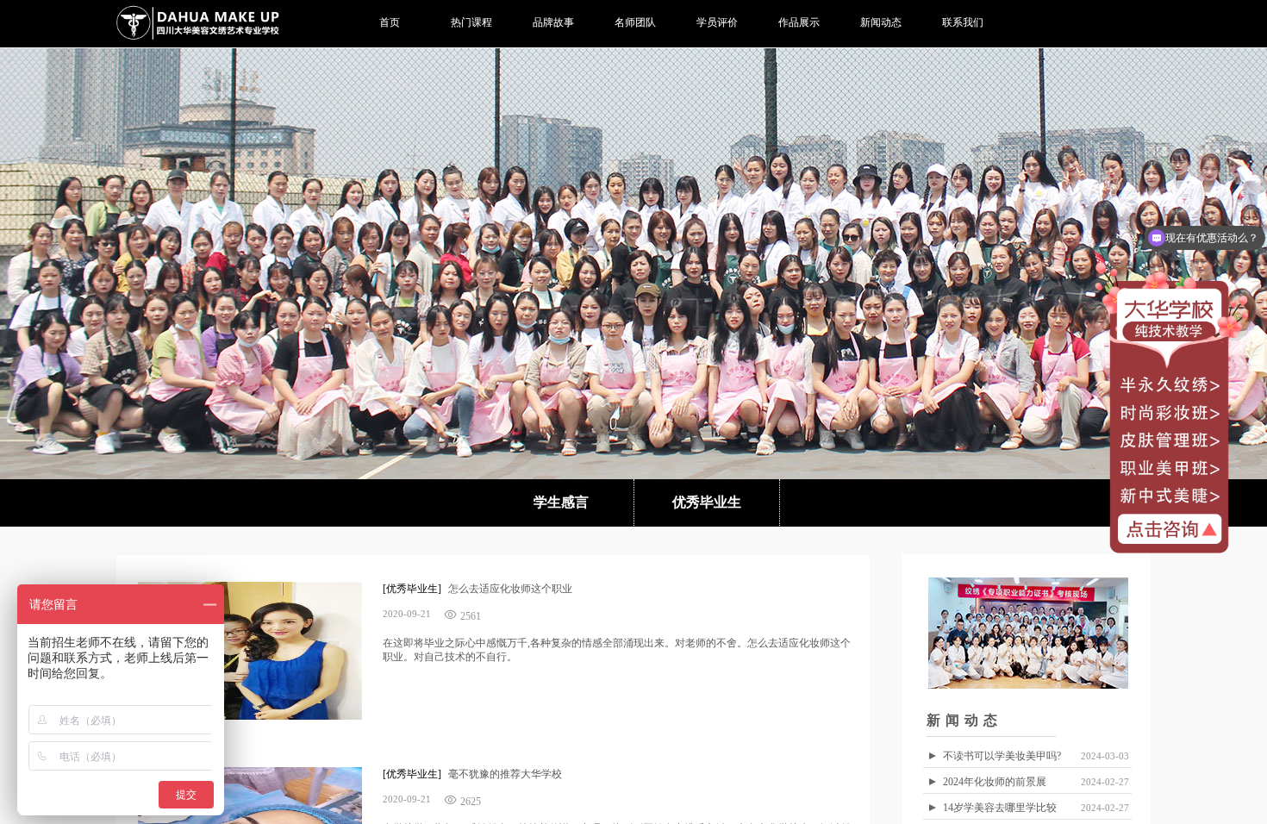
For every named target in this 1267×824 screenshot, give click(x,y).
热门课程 (471, 22)
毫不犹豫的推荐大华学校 (505, 774)
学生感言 (561, 502)
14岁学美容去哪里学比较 (1000, 808)
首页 (389, 22)
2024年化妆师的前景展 (994, 782)
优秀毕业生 (706, 502)
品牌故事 (553, 22)
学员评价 (717, 22)
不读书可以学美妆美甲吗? (1002, 756)
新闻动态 (881, 22)
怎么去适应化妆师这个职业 (510, 589)
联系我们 (962, 22)
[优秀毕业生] (412, 589)
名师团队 (635, 22)
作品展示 (799, 22)
